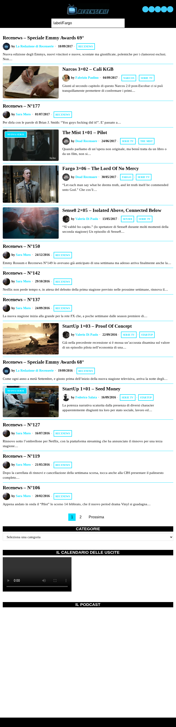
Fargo (126, 177)
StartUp (147, 334)
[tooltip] (145, 9)
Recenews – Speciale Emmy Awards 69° (43, 38)
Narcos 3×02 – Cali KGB (87, 69)
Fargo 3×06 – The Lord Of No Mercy (100, 168)
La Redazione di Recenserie (35, 46)
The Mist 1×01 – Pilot (84, 132)
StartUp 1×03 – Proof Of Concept (97, 326)
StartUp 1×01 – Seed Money (91, 389)
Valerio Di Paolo (86, 219)
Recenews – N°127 (21, 424)
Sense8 (127, 219)
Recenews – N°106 (21, 487)
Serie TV (147, 78)
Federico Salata (86, 397)
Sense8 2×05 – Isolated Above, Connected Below (111, 210)
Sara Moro (23, 114)
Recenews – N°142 (21, 273)
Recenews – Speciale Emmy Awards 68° (43, 362)
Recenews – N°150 (21, 246)
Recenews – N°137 (21, 299)
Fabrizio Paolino (87, 77)
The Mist (146, 141)
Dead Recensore (86, 141)
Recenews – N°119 (21, 456)
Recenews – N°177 (21, 106)
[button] (120, 23)
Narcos (128, 78)
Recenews (85, 46)
